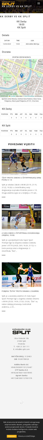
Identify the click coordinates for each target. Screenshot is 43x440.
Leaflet (12, 96)
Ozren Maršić (14, 174)
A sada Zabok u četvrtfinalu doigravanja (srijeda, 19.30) (21, 234)
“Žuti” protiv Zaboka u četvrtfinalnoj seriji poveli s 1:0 (21, 179)
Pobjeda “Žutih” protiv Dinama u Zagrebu (20, 291)
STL (26, 114)
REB (16, 114)
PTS (11, 114)
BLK (31, 114)
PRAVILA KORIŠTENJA (26, 436)
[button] (21, 75)
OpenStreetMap (29, 96)
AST (21, 114)
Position (4, 114)
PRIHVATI (11, 436)
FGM (35, 114)
